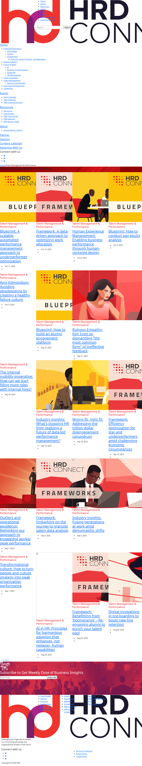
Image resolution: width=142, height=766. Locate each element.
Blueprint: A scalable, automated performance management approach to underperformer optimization (13, 246)
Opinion (43, 14)
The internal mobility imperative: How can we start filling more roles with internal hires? (16, 381)
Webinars (68, 701)
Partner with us (94, 704)
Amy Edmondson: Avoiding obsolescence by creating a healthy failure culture (15, 291)
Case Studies (9, 113)
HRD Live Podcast (11, 116)
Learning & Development (14, 86)
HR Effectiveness (14, 75)
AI (8, 67)
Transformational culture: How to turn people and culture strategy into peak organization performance (16, 575)
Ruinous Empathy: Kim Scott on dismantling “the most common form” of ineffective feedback (88, 340)
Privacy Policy (81, 754)
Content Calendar (47, 17)
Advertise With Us (47, 20)
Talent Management (12, 80)
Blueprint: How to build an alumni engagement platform (50, 336)
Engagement (12, 56)
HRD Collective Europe (13, 102)
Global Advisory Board (13, 130)
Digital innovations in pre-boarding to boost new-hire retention (123, 618)
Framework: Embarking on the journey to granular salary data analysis (52, 524)
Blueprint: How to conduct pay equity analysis (124, 235)
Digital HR (11, 72)
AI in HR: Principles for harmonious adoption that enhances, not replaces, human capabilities (51, 639)
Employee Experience (12, 48)
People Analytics (10, 62)
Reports (43, 699)
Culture (10, 54)
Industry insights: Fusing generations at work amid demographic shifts (88, 524)
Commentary (45, 704)
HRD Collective (10, 100)
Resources (44, 6)
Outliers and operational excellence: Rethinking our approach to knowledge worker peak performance (15, 530)
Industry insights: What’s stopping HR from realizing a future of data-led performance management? (52, 430)
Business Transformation (17, 70)
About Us (92, 696)
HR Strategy (12, 51)
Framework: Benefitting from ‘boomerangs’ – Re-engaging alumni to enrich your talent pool (88, 622)
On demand (69, 704)
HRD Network (9, 119)
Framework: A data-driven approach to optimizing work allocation (52, 237)
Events (43, 4)
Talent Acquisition (11, 78)
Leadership (8, 88)
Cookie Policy (81, 756)
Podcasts (44, 701)
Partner (43, 12)
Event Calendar (10, 97)
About (42, 9)
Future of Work (10, 64)
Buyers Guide (46, 707)
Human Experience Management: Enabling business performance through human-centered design (88, 242)
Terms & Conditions (84, 751)
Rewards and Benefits (16, 83)
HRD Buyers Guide (11, 121)
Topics (43, 1)
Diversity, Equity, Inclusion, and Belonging (28, 59)
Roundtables (69, 699)
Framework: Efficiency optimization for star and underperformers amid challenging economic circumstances (122, 434)
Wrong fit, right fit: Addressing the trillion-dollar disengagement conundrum (87, 428)
